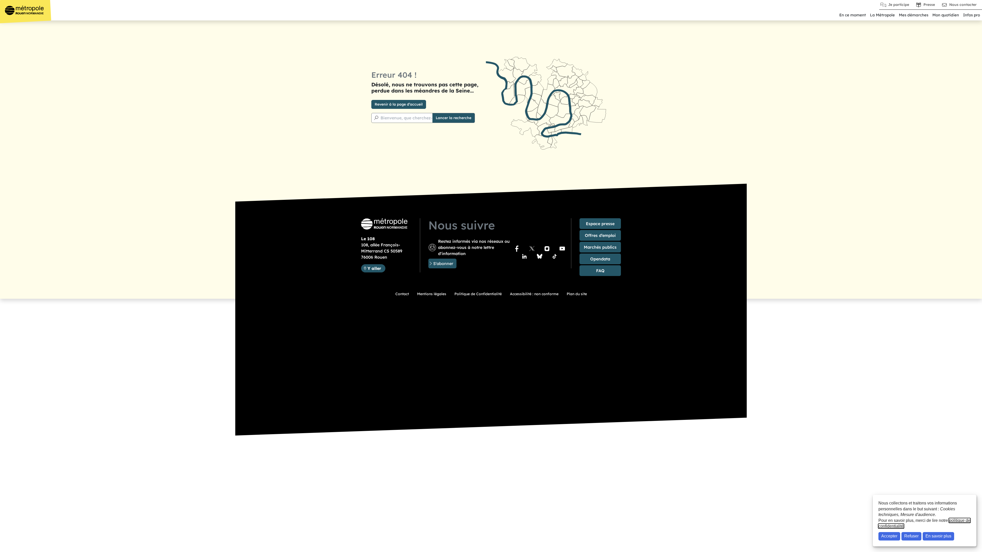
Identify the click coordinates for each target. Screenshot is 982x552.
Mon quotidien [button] (945, 15)
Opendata (600, 258)
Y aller (376, 268)
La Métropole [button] (882, 15)
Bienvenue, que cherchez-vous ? (413, 117)
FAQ (600, 270)
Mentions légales (431, 294)
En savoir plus (938, 536)
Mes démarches (913, 15)
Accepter (889, 536)
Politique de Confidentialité (478, 294)
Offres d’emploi (600, 235)
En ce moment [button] (852, 15)
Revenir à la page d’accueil (399, 104)
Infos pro (971, 15)
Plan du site (577, 294)
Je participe (898, 4)
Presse (929, 4)
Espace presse (600, 223)
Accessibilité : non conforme (534, 294)
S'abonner (443, 263)
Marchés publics (600, 247)
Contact (402, 294)
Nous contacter (963, 4)
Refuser (911, 536)
